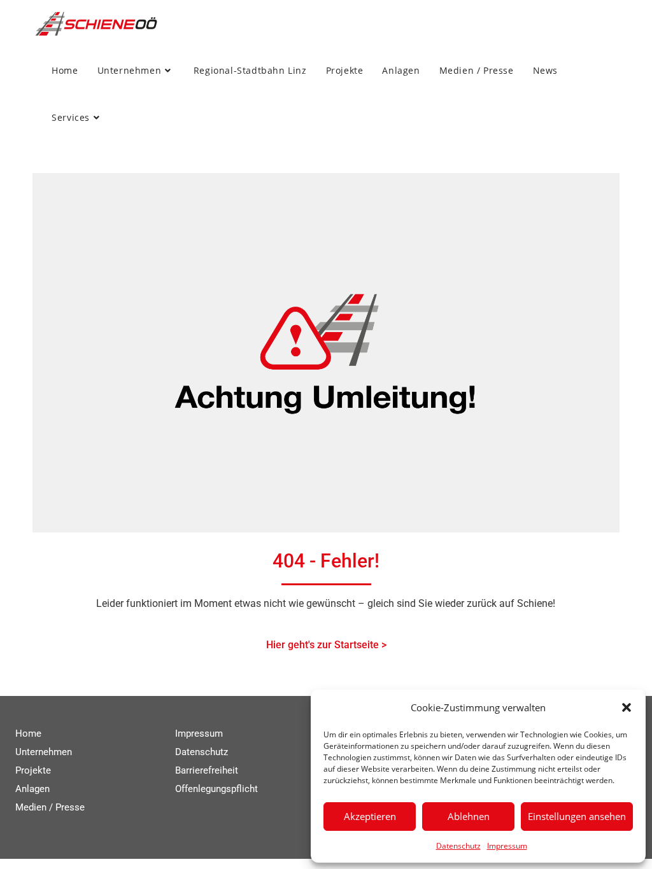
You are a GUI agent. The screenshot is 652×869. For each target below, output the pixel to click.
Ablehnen (469, 816)
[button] (626, 707)
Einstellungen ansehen (577, 816)
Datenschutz (458, 845)
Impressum (507, 845)
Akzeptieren (370, 816)
